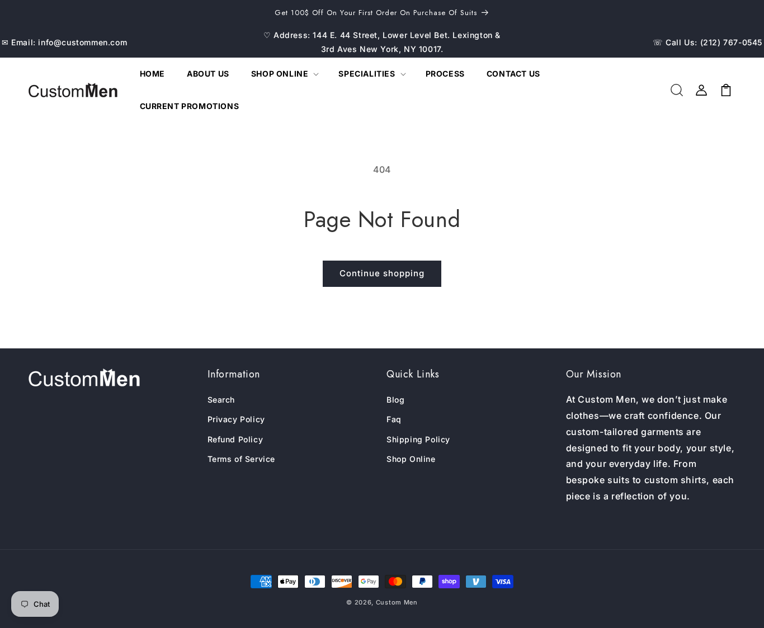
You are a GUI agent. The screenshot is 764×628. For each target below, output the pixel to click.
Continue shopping (382, 273)
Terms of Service (241, 459)
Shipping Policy (418, 439)
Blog (395, 399)
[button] (284, 74)
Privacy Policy (236, 419)
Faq (394, 419)
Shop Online (411, 459)
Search (221, 399)
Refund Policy (235, 439)
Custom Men (397, 602)
